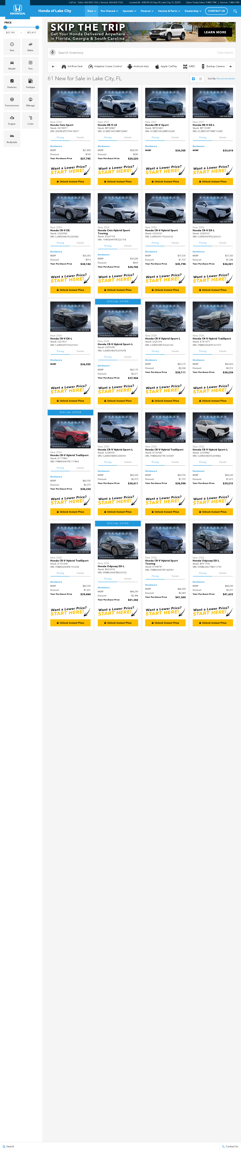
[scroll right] (230, 66)
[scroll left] (53, 66)
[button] (235, 11)
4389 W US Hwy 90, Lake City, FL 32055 (161, 3)
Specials (128, 11)
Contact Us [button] (216, 11)
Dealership (191, 11)
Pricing (60, 137)
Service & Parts (167, 11)
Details (80, 137)
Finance (145, 11)
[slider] (5, 27)
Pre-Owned (108, 11)
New (90, 11)
